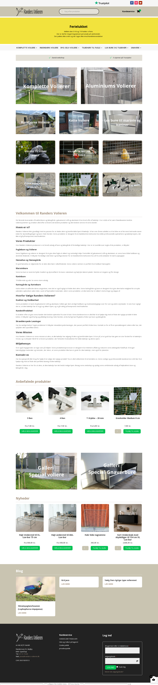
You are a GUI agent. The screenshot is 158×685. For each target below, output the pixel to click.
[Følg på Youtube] (140, 3)
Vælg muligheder (30, 431)
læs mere (22, 613)
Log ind (110, 667)
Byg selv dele (122, 185)
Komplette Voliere (25, 48)
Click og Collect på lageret (68, 642)
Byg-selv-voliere (69, 48)
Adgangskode (114, 656)
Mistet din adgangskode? (114, 672)
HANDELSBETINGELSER (68, 639)
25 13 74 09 (23, 654)
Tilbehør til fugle (91, 48)
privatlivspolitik (64, 648)
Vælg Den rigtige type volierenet (121, 580)
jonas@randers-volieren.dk (29, 656)
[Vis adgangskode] (137, 661)
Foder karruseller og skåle (35, 185)
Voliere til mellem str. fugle (79, 153)
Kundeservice (128, 12)
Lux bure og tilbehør (116, 48)
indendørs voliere (49, 48)
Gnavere (135, 48)
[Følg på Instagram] (136, 3)
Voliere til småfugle (122, 153)
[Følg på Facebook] (132, 3)
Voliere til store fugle (36, 153)
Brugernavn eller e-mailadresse (121, 646)
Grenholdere (79, 185)
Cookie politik (64, 645)
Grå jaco (65, 580)
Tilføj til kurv (132, 431)
